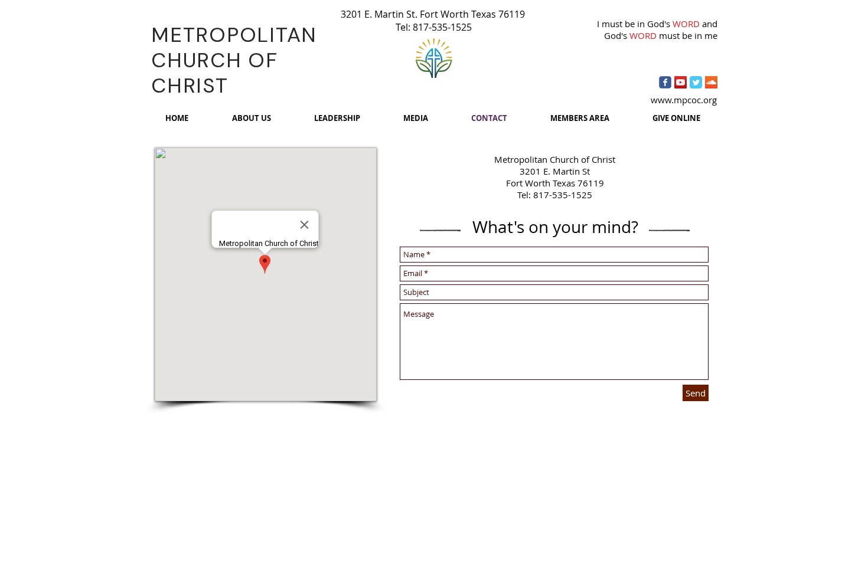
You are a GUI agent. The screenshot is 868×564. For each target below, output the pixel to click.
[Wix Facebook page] (665, 82)
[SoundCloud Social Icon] (711, 82)
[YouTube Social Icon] (680, 82)
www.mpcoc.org (684, 100)
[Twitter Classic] (696, 82)
